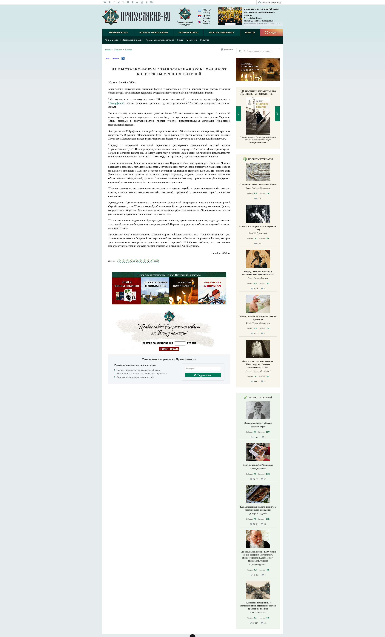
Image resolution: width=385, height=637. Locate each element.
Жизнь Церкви (112, 40)
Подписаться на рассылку (271, 2)
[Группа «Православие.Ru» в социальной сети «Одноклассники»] (109, 2)
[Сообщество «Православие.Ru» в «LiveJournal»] (123, 2)
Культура (204, 40)
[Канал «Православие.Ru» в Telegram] (137, 2)
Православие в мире (132, 40)
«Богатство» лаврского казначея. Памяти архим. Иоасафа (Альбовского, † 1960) (258, 364)
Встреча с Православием (153, 32)
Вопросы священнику (221, 32)
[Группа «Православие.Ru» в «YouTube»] (128, 2)
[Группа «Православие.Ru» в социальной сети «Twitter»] (118, 2)
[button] (227, 24)
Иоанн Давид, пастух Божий (258, 422)
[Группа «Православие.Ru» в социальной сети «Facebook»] (114, 2)
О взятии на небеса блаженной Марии (258, 184)
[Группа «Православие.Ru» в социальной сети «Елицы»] (132, 2)
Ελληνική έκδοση (207, 11)
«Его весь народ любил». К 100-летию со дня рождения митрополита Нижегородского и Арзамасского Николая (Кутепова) (258, 556)
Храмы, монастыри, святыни (160, 40)
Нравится (115, 58)
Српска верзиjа (206, 16)
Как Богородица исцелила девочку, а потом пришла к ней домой (258, 508)
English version (206, 22)
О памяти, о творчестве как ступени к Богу (257, 228)
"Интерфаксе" (116, 103)
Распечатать (228, 49)
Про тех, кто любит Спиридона (258, 464)
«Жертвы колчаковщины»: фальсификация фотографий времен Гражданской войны (258, 605)
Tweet (107, 58)
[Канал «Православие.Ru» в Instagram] (142, 2)
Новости (250, 32)
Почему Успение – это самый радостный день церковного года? (258, 273)
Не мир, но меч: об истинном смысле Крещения (258, 318)
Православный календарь (185, 23)
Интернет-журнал (188, 32)
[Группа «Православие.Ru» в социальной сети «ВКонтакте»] (104, 2)
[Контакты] (151, 2)
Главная (108, 49)
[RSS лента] (146, 2)
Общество (192, 40)
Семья (180, 40)
